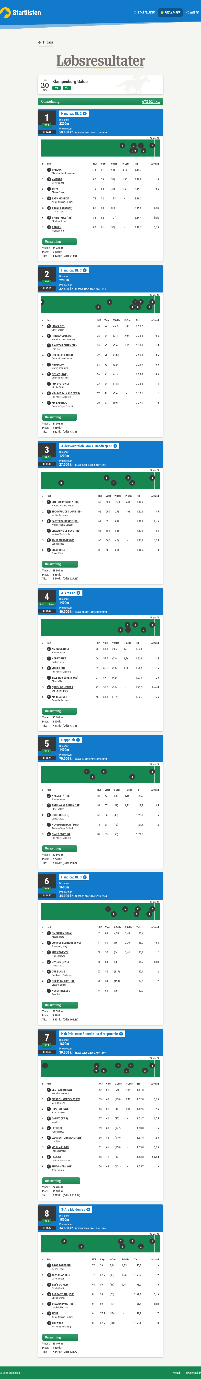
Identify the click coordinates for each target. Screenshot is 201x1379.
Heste (194, 12)
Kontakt (177, 1372)
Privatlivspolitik (193, 1372)
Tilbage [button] (48, 42)
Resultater (172, 12)
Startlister (145, 12)
